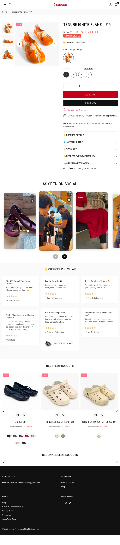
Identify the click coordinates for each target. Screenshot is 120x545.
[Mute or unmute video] (32, 196)
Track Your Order (9, 519)
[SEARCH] (10, 4)
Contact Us (6, 515)
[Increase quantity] (79, 86)
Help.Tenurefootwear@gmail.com (26, 483)
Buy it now (90, 103)
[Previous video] (55, 256)
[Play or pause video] (32, 201)
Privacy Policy (8, 511)
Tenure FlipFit (20, 422)
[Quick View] (24, 415)
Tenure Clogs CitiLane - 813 (60, 422)
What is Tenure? (67, 483)
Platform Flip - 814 (63, 343)
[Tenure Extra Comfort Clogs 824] (99, 391)
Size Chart (88, 68)
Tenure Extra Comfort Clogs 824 (99, 422)
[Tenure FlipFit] (21, 391)
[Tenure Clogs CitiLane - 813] (60, 391)
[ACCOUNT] (110, 4)
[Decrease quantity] (67, 86)
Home (4, 12)
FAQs (4, 503)
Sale (19, 24)
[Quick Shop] (17, 415)
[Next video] (64, 256)
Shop (63, 486)
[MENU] (4, 4)
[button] (116, 4)
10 (89, 74)
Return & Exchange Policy (12, 507)
